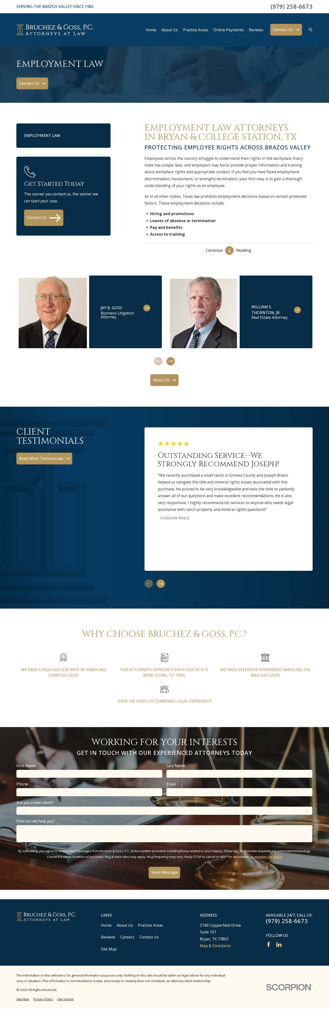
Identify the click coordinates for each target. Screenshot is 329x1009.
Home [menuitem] (151, 29)
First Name (26, 766)
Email (171, 784)
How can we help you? (35, 821)
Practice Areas (150, 925)
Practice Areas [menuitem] (195, 29)
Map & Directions (215, 945)
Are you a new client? (34, 802)
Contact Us (149, 937)
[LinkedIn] (279, 944)
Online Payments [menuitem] (228, 29)
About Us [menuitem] (169, 29)
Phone (22, 784)
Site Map (109, 949)
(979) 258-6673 (292, 6)
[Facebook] (268, 944)
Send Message (164, 872)
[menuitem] (22, 999)
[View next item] (170, 361)
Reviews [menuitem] (256, 29)
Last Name (175, 766)
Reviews (108, 937)
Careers (127, 937)
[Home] (54, 30)
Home (106, 925)
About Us (125, 925)
